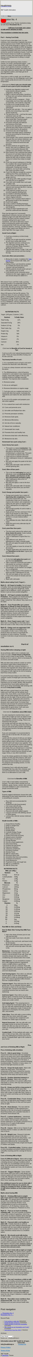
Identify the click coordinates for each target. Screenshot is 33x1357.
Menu (9, 16)
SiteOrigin (5, 1355)
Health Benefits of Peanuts (12, 1322)
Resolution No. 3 (7, 1313)
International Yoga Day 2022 (12, 1330)
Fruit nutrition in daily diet (11, 1321)
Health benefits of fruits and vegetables (15, 1324)
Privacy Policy (6, 1347)
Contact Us (22, 1344)
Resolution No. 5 (7, 1315)
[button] (3, 21)
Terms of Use (5, 1350)
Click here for (16, 85)
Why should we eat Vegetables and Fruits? (16, 1327)
